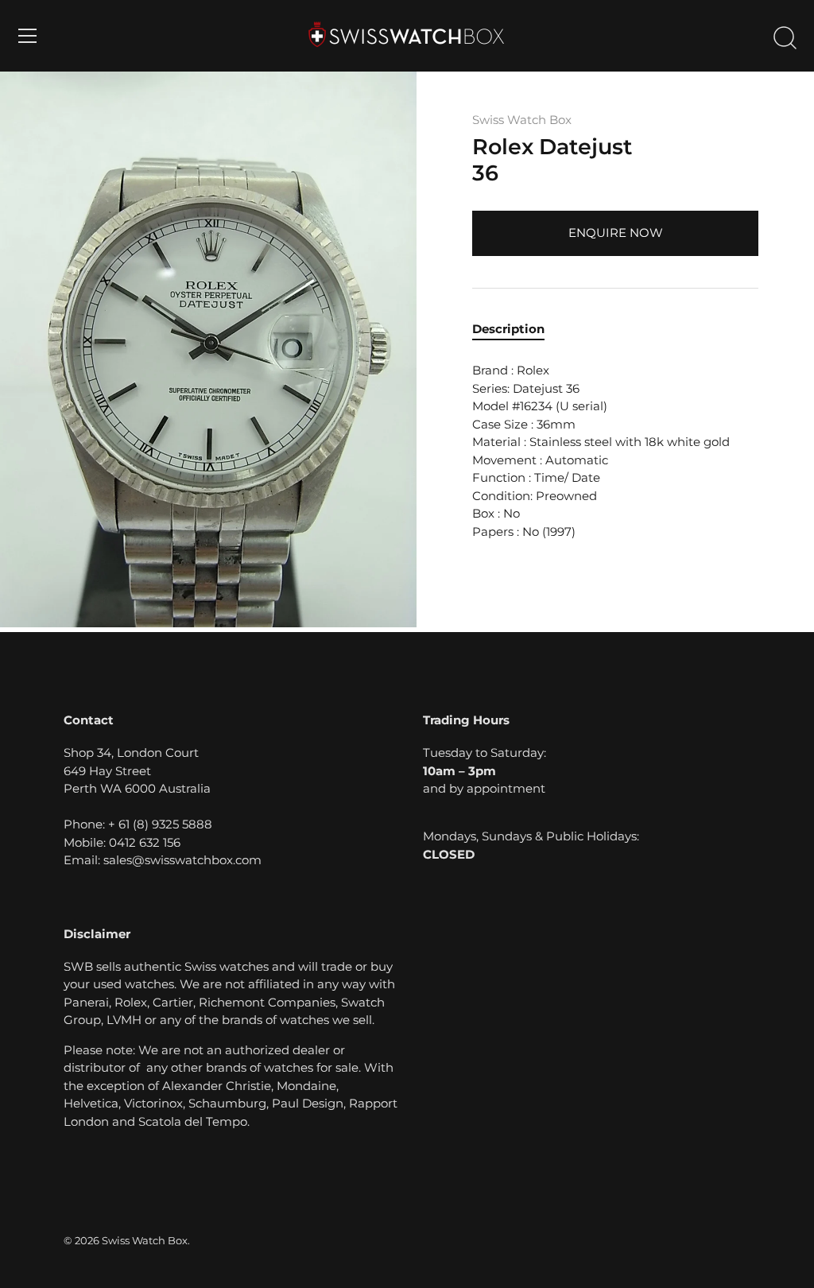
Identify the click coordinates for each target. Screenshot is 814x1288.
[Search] (784, 38)
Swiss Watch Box (522, 119)
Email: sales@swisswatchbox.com (163, 859)
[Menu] (27, 35)
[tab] (516, 329)
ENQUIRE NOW (615, 232)
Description (508, 328)
